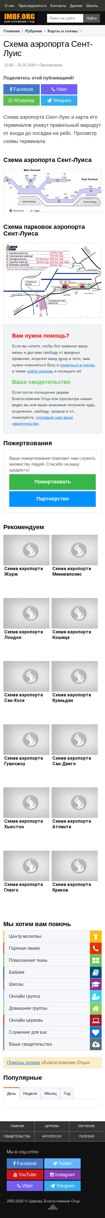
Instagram (64, 1174)
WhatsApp (23, 100)
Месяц (51, 1093)
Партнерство (52, 499)
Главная (12, 31)
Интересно (52, 1136)
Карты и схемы (63, 31)
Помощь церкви (23, 1062)
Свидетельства (17, 1136)
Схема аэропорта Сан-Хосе (23, 697)
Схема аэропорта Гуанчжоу (23, 761)
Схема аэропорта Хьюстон (23, 824)
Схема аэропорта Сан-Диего (71, 761)
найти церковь (40, 371)
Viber (61, 89)
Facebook (22, 89)
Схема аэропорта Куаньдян (71, 697)
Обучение (86, 1126)
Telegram (61, 100)
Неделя (30, 1093)
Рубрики (33, 31)
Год (67, 1093)
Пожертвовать (52, 482)
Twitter (64, 1163)
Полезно (86, 1136)
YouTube (26, 1174)
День (11, 1093)
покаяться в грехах (77, 365)
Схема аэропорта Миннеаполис (71, 571)
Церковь (52, 1126)
